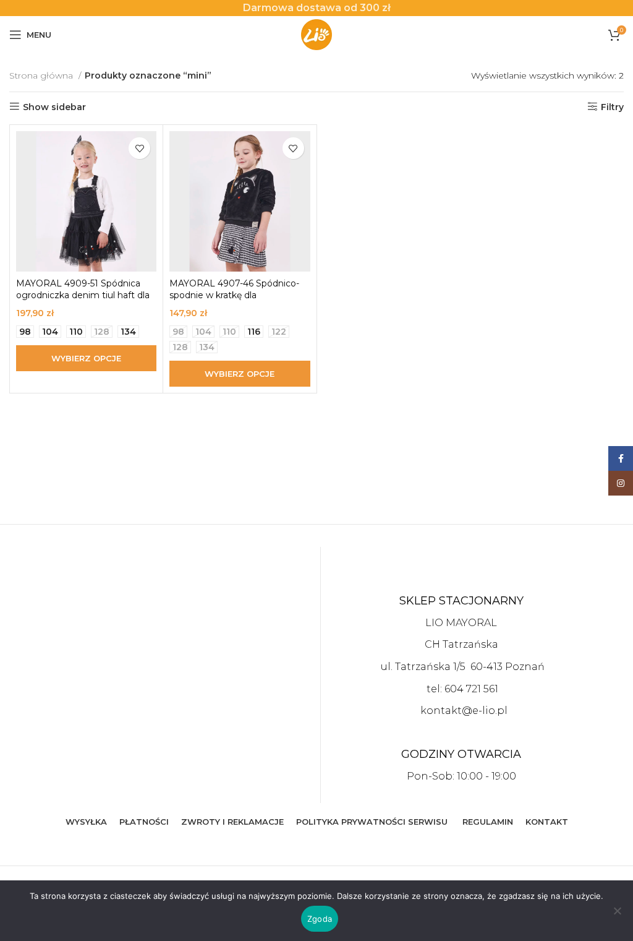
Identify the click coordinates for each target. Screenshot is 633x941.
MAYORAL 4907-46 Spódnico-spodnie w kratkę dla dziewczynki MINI (234, 295)
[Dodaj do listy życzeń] (139, 148)
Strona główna (42, 75)
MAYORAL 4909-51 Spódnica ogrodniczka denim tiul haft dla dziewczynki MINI (83, 295)
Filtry (612, 106)
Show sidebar (54, 106)
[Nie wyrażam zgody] (617, 917)
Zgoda (319, 919)
